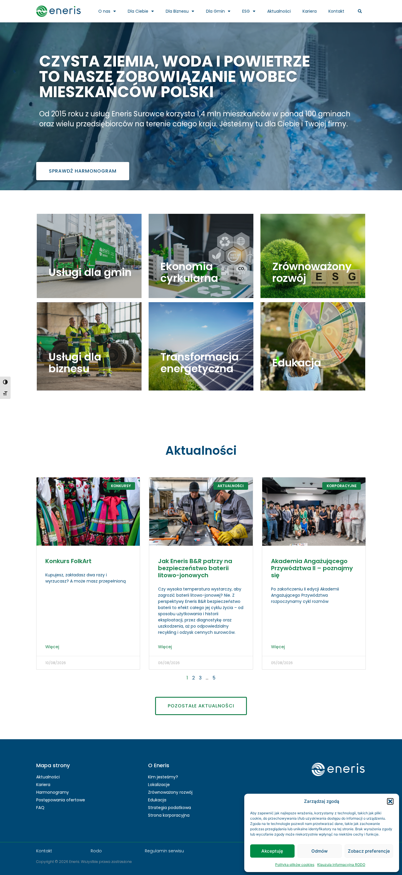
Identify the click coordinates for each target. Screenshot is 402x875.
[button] (390, 801)
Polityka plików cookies (294, 864)
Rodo (96, 851)
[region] (201, 91)
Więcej (52, 647)
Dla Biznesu (177, 11)
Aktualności (279, 11)
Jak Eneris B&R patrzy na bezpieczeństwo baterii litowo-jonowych (195, 568)
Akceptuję (272, 851)
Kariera (310, 11)
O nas (104, 11)
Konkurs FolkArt (68, 561)
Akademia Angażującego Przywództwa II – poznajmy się (312, 568)
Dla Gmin (215, 11)
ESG (246, 11)
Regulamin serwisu (164, 851)
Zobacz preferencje (369, 851)
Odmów (319, 851)
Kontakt (336, 11)
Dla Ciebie (138, 11)
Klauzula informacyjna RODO (341, 864)
